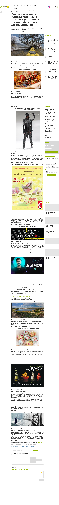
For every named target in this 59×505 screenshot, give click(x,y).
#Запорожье (16, 446)
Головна (1, 10)
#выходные (23, 446)
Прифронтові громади (50, 147)
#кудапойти (32, 446)
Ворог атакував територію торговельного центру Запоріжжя (51, 111)
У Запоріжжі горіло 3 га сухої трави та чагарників (51, 137)
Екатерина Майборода (3, 14)
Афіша (35, 5)
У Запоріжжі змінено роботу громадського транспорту (52, 57)
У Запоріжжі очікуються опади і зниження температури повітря (52, 68)
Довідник (23, 5)
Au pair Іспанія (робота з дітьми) (51, 213)
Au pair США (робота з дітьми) (51, 258)
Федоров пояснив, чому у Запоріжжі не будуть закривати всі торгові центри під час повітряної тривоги (53, 78)
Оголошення (16, 8)
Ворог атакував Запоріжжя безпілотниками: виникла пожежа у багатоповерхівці (53, 45)
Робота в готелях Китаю (51, 245)
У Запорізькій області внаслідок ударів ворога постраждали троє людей (53, 72)
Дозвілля (29, 5)
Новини (17, 5)
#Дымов (12, 446)
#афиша (20, 446)
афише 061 (40, 442)
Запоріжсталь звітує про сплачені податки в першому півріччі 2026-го (53, 62)
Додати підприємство (51, 175)
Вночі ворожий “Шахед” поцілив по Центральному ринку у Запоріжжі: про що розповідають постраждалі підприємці (51, 128)
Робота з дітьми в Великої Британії (50, 226)
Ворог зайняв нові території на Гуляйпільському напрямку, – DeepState (51, 119)
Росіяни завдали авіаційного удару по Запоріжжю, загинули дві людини (53, 39)
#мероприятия (28, 446)
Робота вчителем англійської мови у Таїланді (50, 233)
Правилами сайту (27, 479)
